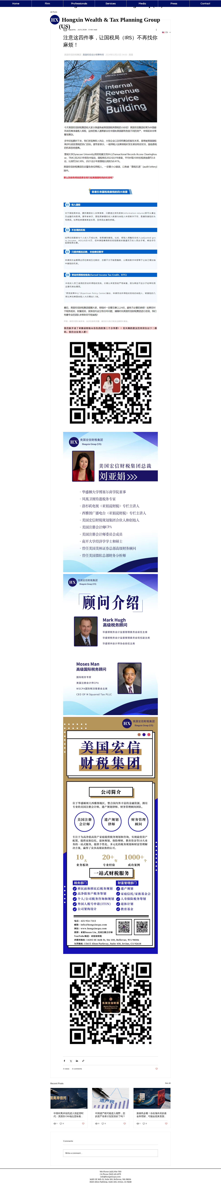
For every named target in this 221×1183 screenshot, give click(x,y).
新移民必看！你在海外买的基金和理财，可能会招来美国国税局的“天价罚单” (152, 1115)
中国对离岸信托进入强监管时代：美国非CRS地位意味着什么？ (69, 1115)
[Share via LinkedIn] (77, 1061)
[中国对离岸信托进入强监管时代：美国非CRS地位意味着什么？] (69, 1098)
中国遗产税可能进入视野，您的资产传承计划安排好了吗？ (110, 1115)
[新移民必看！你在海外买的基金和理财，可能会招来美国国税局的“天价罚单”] (152, 1098)
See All (168, 1083)
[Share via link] (83, 1061)
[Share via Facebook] (64, 1061)
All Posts (53, 12)
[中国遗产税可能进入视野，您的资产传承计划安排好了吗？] (110, 1098)
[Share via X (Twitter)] (70, 1061)
